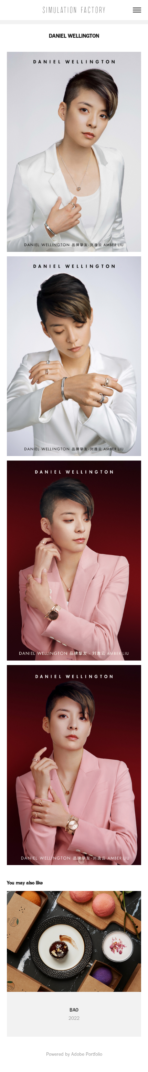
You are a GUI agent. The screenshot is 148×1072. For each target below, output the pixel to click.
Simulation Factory (74, 10)
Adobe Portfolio (86, 1054)
